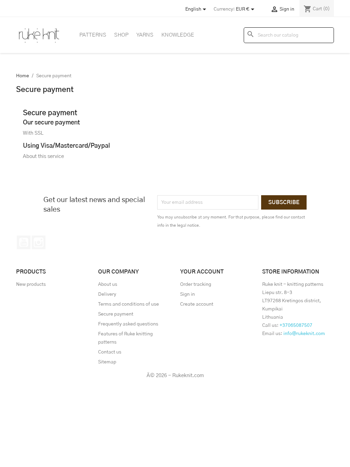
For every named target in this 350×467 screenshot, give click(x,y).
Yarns (144, 35)
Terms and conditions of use (128, 304)
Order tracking (195, 284)
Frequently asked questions (128, 324)
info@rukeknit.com (304, 333)
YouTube (23, 242)
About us (107, 284)
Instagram (38, 242)
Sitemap (107, 362)
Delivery (107, 294)
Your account (202, 272)
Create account (196, 304)
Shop (121, 35)
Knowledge (177, 35)
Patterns (92, 35)
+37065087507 (296, 325)
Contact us (109, 352)
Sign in (187, 294)
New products (31, 284)
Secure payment (115, 314)
